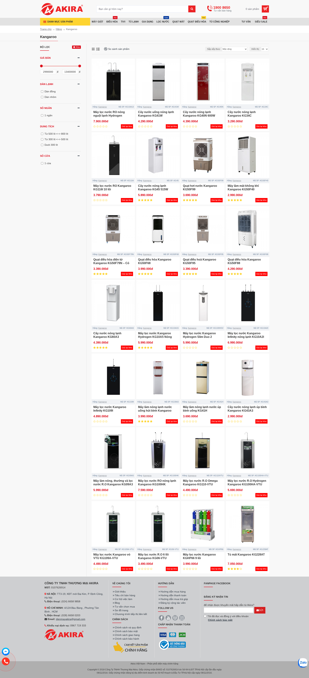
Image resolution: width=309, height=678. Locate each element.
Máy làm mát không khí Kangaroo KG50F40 (243, 187)
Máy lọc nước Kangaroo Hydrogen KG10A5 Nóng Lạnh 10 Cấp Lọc (155, 337)
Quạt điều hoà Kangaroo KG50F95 (199, 261)
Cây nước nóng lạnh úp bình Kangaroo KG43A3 (247, 409)
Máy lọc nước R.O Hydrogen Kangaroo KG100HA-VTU (247, 482)
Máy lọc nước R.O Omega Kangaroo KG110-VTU (200, 482)
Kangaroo (102, 107)
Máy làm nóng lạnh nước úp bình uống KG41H (202, 409)
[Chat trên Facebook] (6, 652)
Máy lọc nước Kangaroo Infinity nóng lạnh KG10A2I (246, 335)
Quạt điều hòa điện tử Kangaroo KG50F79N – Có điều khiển (111, 263)
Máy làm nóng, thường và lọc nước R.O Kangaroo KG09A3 (113, 482)
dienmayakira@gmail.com (70, 619)
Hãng (59, 29)
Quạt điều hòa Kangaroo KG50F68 (154, 261)
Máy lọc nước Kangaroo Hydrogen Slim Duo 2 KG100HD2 (199, 337)
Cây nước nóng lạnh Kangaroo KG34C (242, 114)
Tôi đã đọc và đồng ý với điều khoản (228, 618)
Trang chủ (46, 29)
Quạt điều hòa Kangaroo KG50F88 (244, 261)
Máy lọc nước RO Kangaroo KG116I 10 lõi (112, 187)
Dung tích (47, 126)
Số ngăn (46, 108)
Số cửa (45, 155)
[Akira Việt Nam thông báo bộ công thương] (172, 645)
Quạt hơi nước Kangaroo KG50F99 (200, 187)
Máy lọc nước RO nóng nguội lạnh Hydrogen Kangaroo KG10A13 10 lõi (110, 116)
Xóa (78, 47)
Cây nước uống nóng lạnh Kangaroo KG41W (156, 114)
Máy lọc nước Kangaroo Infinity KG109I (109, 409)
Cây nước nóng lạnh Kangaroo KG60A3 (107, 335)
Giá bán (45, 57)
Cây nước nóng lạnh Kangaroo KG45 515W (153, 187)
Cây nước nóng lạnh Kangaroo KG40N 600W (199, 114)
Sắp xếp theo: (213, 49)
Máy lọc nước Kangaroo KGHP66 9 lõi (199, 556)
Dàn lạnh (46, 84)
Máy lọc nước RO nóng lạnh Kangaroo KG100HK (157, 482)
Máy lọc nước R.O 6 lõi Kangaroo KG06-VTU (153, 556)
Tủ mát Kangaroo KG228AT (246, 554)
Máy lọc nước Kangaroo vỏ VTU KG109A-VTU (111, 556)
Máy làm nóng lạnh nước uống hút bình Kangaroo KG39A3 (155, 411)
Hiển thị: (255, 49)
